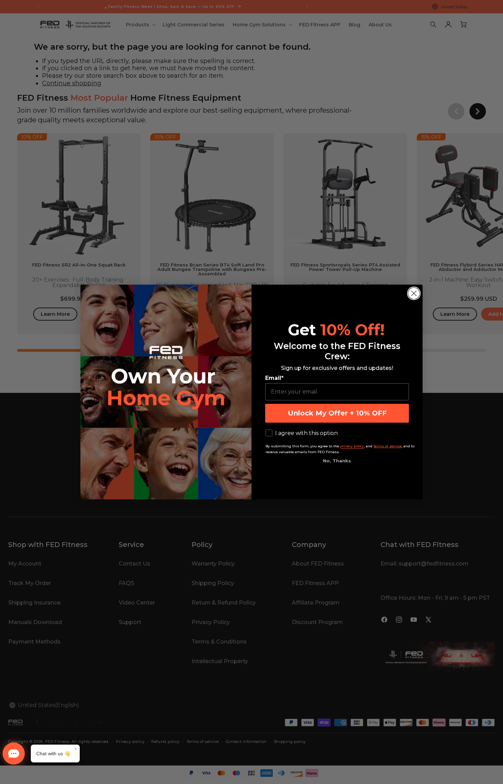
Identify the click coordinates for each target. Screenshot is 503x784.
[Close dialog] (414, 293)
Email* (274, 378)
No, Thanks (337, 460)
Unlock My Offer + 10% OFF (337, 413)
